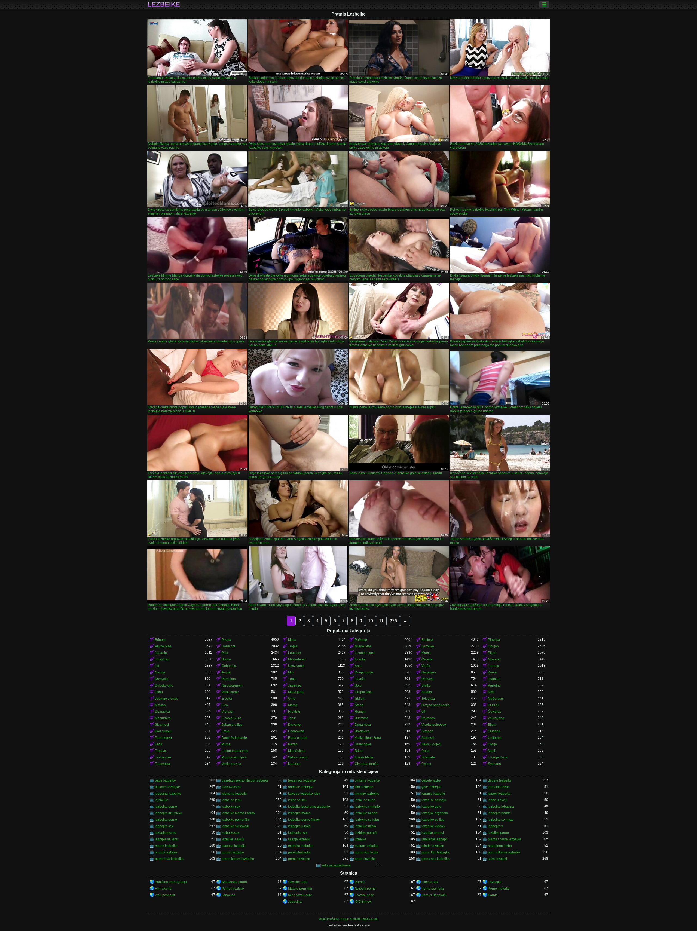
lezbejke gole (431, 806)
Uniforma (495, 738)
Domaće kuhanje (234, 738)
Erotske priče (364, 895)
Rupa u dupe (297, 738)
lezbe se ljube (365, 800)
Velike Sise (163, 646)
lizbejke (360, 839)
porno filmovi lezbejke (504, 852)
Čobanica (229, 666)
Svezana (494, 764)
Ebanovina (296, 731)
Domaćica (162, 711)
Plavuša (494, 640)
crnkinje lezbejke (367, 780)
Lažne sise (163, 757)
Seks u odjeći (431, 744)
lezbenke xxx (297, 833)
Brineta (160, 640)
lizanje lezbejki (299, 839)
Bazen (293, 744)
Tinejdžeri (162, 659)
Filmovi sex (429, 882)
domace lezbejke (300, 787)
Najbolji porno (365, 888)
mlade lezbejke (432, 846)
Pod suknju (163, 731)
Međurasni (496, 698)
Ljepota (493, 666)
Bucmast (361, 718)
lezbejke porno (166, 820)
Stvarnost (162, 725)
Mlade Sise (363, 646)
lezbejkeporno (165, 833)
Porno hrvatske (233, 888)
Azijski (226, 672)
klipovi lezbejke (499, 793)
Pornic (492, 895)
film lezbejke (364, 787)
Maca (292, 640)
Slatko (426, 685)
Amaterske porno (234, 882)
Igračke (360, 659)
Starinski (427, 738)
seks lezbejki (497, 859)
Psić (225, 653)
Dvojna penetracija (435, 705)
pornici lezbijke (233, 852)
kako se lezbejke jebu (304, 793)
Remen (360, 711)
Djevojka (294, 725)
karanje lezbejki (433, 793)
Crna (291, 698)
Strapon (427, 731)
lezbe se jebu (231, 800)
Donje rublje (364, 672)
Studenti (494, 731)
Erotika (227, 698)
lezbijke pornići (366, 833)
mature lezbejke (366, 846)
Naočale (294, 764)
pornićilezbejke (299, 852)
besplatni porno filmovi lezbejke (245, 780)
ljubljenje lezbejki (434, 839)
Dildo (159, 692)
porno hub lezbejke (169, 859)
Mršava (160, 705)
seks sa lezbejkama (336, 865)
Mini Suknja (296, 751)
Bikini (492, 725)
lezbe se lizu (297, 800)
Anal (358, 666)
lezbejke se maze (501, 820)
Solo (358, 685)
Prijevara (428, 718)
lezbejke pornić (499, 813)
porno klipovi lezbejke (238, 859)
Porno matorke (499, 888)
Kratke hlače (364, 757)
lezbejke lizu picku (168, 813)
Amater (426, 692)
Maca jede (296, 692)
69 (423, 711)
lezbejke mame (299, 813)
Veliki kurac (230, 692)
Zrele (225, 731)
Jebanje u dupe (166, 698)
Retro (425, 751)
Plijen (492, 653)
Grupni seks (363, 692)
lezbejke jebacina (501, 806)
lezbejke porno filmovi (304, 820)
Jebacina (228, 895)
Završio (360, 679)
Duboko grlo (164, 685)
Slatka (226, 659)
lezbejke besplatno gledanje (309, 806)
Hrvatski (294, 711)
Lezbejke (495, 882)
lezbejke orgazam (434, 813)
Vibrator (227, 711)
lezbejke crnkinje (367, 806)
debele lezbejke (500, 780)
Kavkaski (161, 679)
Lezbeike (164, 4)
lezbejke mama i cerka (238, 813)
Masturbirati (296, 659)
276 (393, 620)
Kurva (492, 672)
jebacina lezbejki (234, 793)
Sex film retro (297, 882)
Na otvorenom (232, 685)
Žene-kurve (163, 738)
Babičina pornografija (171, 882)
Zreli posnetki (165, 895)
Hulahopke (363, 744)
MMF (491, 692)
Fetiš (158, 744)
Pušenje (361, 640)
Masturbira (163, 718)
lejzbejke (161, 800)
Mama (426, 653)
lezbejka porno (166, 806)
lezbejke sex (164, 826)
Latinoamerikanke (235, 751)
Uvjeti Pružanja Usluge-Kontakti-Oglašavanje (348, 918)
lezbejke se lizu (432, 820)
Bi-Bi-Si (493, 705)
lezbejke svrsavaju (235, 826)
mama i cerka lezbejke (504, 839)
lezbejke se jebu (367, 820)
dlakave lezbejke (167, 787)
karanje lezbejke (367, 793)
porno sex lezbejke (435, 859)
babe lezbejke (165, 780)
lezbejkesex (230, 833)
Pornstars (229, 679)
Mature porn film (300, 888)
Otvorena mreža (366, 764)
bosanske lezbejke (302, 780)
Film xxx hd (163, 888)
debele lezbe (431, 780)
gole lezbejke (431, 787)
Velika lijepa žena (368, 738)
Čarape (427, 659)
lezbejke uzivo (365, 826)
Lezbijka (427, 646)
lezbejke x (495, 826)
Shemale (428, 757)
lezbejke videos (433, 826)
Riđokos (494, 679)
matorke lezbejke (300, 846)
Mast (491, 751)
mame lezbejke (166, 846)
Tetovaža (428, 698)
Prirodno (494, 685)
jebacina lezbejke (168, 793)
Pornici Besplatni (434, 895)
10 (370, 620)
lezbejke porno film (236, 820)
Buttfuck (427, 640)
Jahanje (161, 653)
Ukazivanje (296, 666)
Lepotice (294, 653)
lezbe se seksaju (433, 800)
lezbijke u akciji (233, 839)
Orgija (492, 744)
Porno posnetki (432, 888)
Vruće (425, 666)
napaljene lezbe (500, 846)
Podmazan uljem (234, 757)
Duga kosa (363, 725)
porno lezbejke (299, 859)
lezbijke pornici (432, 833)
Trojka (292, 646)
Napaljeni (428, 672)
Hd (157, 666)
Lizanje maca (365, 653)
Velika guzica (231, 764)
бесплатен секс (300, 895)
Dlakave (427, 679)
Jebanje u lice (232, 725)
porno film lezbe (366, 852)
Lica (225, 705)
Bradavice (362, 731)
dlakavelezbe (231, 787)
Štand (359, 705)
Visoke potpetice (433, 725)
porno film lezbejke (435, 852)
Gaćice (160, 672)
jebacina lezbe (499, 787)
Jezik (292, 718)
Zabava (160, 751)
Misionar (494, 659)
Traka (292, 679)
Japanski (294, 685)
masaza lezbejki (234, 846)
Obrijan (493, 646)
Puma (226, 744)
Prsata (226, 640)
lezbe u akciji (497, 800)
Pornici (360, 882)
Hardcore (229, 646)
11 (381, 620)
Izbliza (359, 698)
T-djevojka (162, 764)
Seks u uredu (298, 757)
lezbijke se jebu (166, 839)
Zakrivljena (496, 718)
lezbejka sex (231, 806)
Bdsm (359, 751)
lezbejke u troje (299, 826)
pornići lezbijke (166, 852)
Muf (291, 672)
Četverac (494, 711)
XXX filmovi (363, 902)
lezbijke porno (498, 833)
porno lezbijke (365, 859)
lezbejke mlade (366, 813)
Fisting (426, 764)
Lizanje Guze (231, 718)
